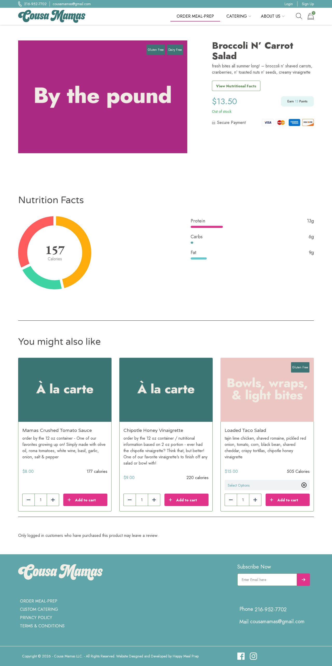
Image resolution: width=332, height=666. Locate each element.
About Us (270, 16)
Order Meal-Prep (195, 16)
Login (289, 3)
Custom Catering (39, 609)
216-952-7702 (35, 3)
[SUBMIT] (303, 579)
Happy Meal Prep (186, 656)
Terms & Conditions (42, 626)
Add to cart (85, 500)
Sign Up (308, 3)
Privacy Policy (36, 618)
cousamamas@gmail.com (72, 3)
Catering (236, 16)
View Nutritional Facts (236, 86)
